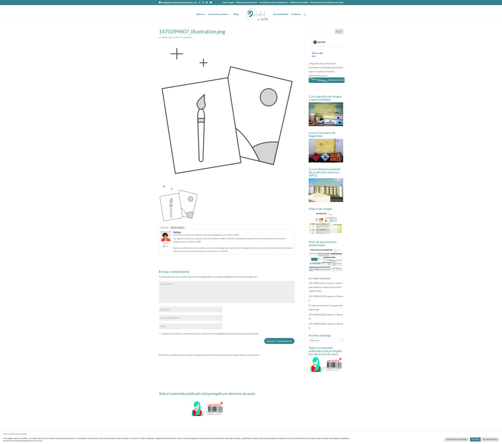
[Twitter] (167, 246)
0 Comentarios (187, 37)
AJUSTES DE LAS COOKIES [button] (456, 439)
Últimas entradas (177, 228)
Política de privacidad (246, 2)
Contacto (296, 14)
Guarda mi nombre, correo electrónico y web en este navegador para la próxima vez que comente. (210, 333)
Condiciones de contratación (273, 2)
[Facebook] (164, 246)
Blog (236, 14)
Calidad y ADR (232, 235)
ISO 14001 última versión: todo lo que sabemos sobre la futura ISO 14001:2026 (326, 287)
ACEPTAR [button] (475, 439)
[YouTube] (211, 2)
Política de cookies (299, 2)
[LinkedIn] (207, 2)
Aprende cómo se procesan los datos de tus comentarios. (231, 354)
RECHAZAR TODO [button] (490, 439)
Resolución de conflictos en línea (326, 2)
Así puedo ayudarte (218, 14)
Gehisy (165, 37)
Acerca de (164, 228)
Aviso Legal (228, 2)
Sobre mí (200, 14)
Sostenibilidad (280, 14)
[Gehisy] (166, 239)
